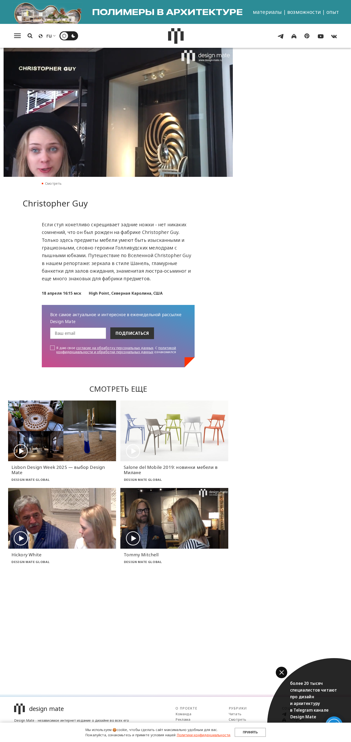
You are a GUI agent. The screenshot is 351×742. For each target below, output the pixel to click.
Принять (250, 732)
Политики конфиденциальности (203, 735)
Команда (183, 714)
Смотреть (53, 183)
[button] (281, 672)
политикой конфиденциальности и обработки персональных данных (116, 350)
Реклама (183, 719)
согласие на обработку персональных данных (114, 348)
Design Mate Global (30, 479)
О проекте (186, 708)
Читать (235, 714)
